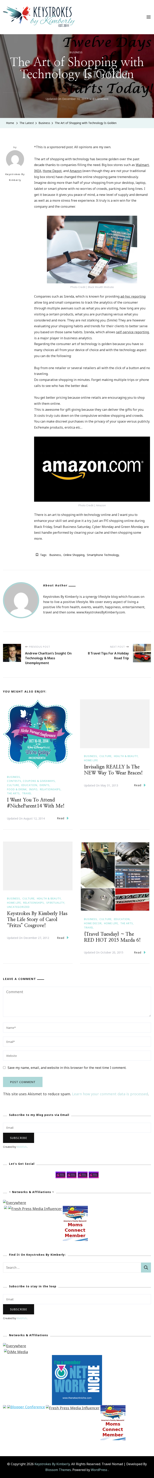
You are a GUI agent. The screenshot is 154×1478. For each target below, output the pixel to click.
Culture (13, 785)
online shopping (73, 555)
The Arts (13, 793)
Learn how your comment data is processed (110, 1093)
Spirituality (55, 902)
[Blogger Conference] (26, 1408)
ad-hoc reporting (133, 296)
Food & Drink (17, 789)
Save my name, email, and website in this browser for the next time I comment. (67, 1067)
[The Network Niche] (77, 1357)
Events (45, 785)
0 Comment (100, 99)
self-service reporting (132, 332)
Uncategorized (18, 907)
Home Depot (52, 171)
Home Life (91, 760)
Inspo (33, 789)
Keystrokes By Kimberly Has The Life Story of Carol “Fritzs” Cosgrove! (37, 919)
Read (60, 818)
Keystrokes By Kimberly (15, 177)
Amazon (76, 171)
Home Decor (93, 923)
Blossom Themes (58, 1470)
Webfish (22, 1147)
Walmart (142, 165)
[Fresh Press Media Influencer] (35, 1208)
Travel (27, 793)
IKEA (37, 171)
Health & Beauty (126, 756)
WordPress (99, 1470)
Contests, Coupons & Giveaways (31, 781)
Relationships (50, 789)
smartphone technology (103, 555)
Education (29, 785)
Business (76, 52)
